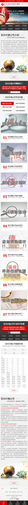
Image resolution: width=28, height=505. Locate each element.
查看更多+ (14, 390)
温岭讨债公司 (24, 376)
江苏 (23, 353)
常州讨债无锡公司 (24, 385)
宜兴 (22, 491)
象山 (7, 360)
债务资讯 (10, 28)
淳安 (12, 358)
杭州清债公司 (19, 386)
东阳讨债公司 (24, 381)
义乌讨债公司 (19, 378)
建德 (18, 358)
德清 (7, 367)
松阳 (2, 376)
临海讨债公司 (19, 376)
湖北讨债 (17, 339)
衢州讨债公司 (8, 372)
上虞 (18, 362)
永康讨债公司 (3, 378)
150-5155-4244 (15, 92)
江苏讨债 (10, 335)
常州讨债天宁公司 (13, 385)
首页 (10, 491)
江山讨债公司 (19, 383)
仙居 (23, 365)
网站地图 (11, 498)
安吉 (18, 367)
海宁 (18, 369)
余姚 (18, 360)
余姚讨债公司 (8, 376)
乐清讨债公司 (13, 376)
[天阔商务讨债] (10, 4)
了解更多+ (14, 77)
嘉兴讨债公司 (3, 369)
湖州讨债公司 (3, 367)
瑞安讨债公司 (8, 378)
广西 (5, 353)
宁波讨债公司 (3, 360)
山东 (23, 349)
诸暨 (12, 362)
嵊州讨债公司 (3, 383)
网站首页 (3, 25)
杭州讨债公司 (3, 358)
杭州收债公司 (8, 386)
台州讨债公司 (3, 365)
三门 (12, 365)
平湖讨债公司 (19, 381)
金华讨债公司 (3, 371)
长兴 (12, 367)
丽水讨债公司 (8, 374)
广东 (14, 349)
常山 (12, 372)
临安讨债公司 (13, 383)
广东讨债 (3, 335)
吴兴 (23, 367)
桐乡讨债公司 (13, 379)
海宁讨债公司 (8, 379)
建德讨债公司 (3, 381)
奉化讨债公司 (8, 383)
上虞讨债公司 (24, 378)
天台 (18, 365)
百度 (15, 498)
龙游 (23, 372)
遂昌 (23, 374)
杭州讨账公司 (13, 386)
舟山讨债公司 (3, 372)
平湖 (23, 369)
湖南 (14, 353)
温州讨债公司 (3, 364)
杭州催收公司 (24, 386)
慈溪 (23, 360)
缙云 (18, 374)
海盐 (12, 369)
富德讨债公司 (8, 381)
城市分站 (3, 28)
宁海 (12, 360)
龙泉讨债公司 (24, 379)
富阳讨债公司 (13, 381)
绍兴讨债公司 (3, 362)
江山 (2, 374)
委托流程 (17, 28)
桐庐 (7, 358)
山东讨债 (3, 339)
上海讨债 (17, 335)
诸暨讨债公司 (3, 379)
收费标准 (10, 25)
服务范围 (17, 25)
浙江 (5, 349)
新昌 (7, 362)
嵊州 (23, 362)
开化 (18, 372)
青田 (12, 374)
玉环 (7, 365)
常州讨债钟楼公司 (8, 385)
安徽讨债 (10, 339)
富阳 (23, 358)
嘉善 (7, 369)
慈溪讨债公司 (13, 378)
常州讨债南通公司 (19, 385)
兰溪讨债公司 (19, 379)
